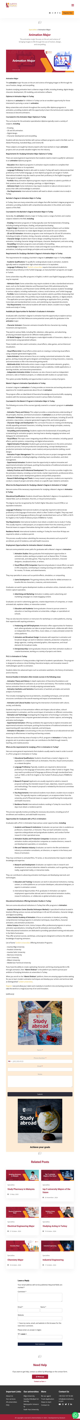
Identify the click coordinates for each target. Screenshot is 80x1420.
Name (40, 1050)
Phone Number (40, 1058)
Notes (40, 1074)
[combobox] (10, 1061)
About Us (9, 1396)
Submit (40, 1094)
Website (21, 1315)
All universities (11, 1402)
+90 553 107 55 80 (66, 1396)
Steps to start (46, 1402)
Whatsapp (40, 1377)
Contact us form (39, 1381)
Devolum (62, 1418)
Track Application (47, 1399)
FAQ (7, 1405)
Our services (11, 1399)
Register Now (67, 13)
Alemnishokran (37, 1418)
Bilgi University (29, 1396)
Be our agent (46, 1396)
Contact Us (45, 1405)
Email (40, 1066)
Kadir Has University (31, 1409)
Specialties (33, 30)
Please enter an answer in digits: (29, 1330)
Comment (22, 1292)
